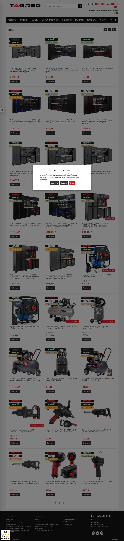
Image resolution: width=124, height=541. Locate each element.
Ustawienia (54, 183)
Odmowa (64, 183)
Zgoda (72, 183)
